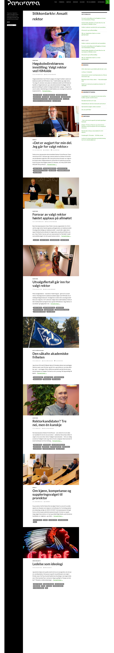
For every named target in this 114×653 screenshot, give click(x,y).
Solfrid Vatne (37, 448)
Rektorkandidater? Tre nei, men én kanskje (49, 423)
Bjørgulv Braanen (48, 584)
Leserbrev (47, 150)
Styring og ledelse (39, 588)
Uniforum (86, 116)
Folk (55, 2)
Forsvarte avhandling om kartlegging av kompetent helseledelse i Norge (94, 18)
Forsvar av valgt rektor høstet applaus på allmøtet (52, 216)
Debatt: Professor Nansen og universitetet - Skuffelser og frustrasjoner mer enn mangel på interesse (94, 126)
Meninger (75, 2)
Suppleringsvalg (63, 520)
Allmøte (36, 240)
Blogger (82, 2)
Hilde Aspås (45, 96)
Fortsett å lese (47, 91)
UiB (46, 588)
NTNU (43, 586)
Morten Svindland (56, 446)
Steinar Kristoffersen (63, 170)
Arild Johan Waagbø (50, 74)
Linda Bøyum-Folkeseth (55, 98)
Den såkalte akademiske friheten (50, 355)
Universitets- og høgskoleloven (42, 100)
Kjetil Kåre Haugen (38, 350)
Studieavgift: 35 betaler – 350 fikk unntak (92, 135)
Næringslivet (47, 379)
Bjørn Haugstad (59, 377)
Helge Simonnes (60, 584)
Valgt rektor (56, 100)
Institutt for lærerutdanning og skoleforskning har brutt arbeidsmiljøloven (94, 139)
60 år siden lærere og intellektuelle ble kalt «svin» (94, 69)
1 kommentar (55, 150)
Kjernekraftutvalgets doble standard (91, 106)
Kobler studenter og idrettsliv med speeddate (94, 27)
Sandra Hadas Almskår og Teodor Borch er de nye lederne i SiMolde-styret (93, 23)
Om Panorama (101, 2)
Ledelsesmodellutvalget (40, 98)
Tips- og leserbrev (91, 2)
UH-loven (66, 98)
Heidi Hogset (37, 96)
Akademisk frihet (38, 377)
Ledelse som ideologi (47, 564)
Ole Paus (49, 586)
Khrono (85, 65)
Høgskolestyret (55, 96)
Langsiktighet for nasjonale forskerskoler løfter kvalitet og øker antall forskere (94, 96)
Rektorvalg (52, 170)
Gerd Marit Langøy (62, 94)
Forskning (61, 2)
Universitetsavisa (89, 92)
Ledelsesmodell (66, 96)
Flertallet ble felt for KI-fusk (89, 100)
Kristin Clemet (37, 379)
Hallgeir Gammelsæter (50, 168)
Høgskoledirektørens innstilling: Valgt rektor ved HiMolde (49, 67)
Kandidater (46, 446)
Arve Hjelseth (36, 560)
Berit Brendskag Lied (49, 94)
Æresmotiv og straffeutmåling (89, 30)
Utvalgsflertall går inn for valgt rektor (51, 284)
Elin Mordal (47, 444)
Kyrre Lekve (37, 586)
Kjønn (45, 520)
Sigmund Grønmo (58, 586)
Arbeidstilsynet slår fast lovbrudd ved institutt (94, 103)
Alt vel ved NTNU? (86, 109)
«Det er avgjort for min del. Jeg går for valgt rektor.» (52, 144)
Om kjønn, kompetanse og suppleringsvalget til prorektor (51, 494)
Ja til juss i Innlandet (87, 72)
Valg (35, 522)
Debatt (34, 139)
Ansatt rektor (38, 94)
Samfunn (68, 2)
